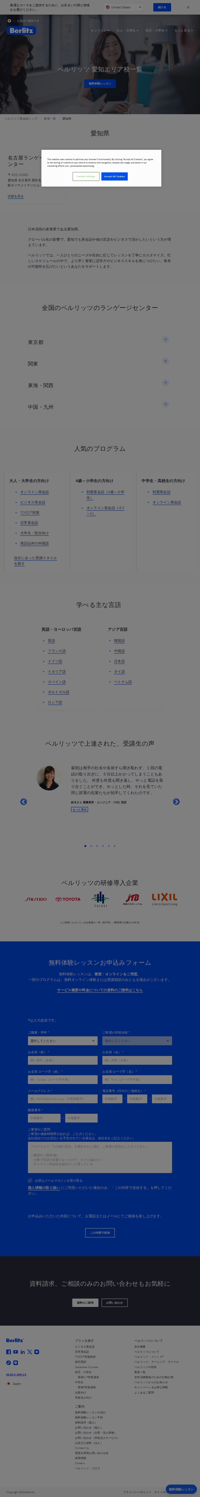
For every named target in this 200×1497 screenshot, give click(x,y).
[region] (101, 168)
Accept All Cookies (114, 176)
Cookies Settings (86, 176)
